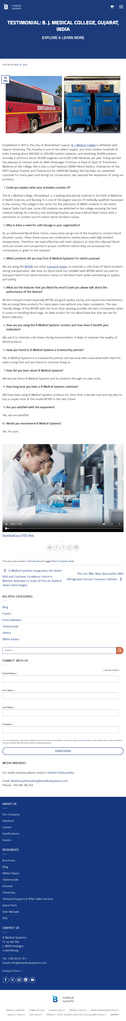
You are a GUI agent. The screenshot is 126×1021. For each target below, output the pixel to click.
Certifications (10, 833)
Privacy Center (15, 1010)
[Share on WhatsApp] (50, 548)
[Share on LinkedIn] (76, 548)
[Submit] (120, 650)
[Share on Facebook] (56, 548)
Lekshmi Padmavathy (60, 772)
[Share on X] (63, 548)
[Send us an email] (19, 980)
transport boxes (57, 266)
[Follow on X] (12, 980)
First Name (8, 690)
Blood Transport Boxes (63, 561)
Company (7, 724)
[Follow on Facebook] (6, 980)
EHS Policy (36, 1015)
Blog (5, 607)
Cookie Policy (57, 1010)
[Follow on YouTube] (32, 980)
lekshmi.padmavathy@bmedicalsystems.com (39, 781)
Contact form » (12, 971)
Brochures (8, 860)
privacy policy (85, 740)
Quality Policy (16, 1015)
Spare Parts (9, 905)
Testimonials (34, 561)
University (8, 892)
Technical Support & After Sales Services (27, 899)
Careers (7, 827)
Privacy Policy (78, 1010)
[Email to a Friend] (70, 548)
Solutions (8, 820)
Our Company (10, 814)
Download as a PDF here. (18, 535)
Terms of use (37, 1010)
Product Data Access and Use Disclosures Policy (76, 1015)
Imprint (114, 1015)
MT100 (29, 266)
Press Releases (11, 620)
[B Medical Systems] (12, 7)
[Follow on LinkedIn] (26, 980)
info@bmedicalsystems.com (29, 963)
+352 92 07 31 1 (17, 958)
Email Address (10, 673)
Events (6, 613)
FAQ (4, 918)
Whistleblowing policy (105, 1010)
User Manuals (10, 911)
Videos (6, 632)
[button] (112, 6)
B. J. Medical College (83, 145)
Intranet (7, 886)
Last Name (8, 707)
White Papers (10, 639)
